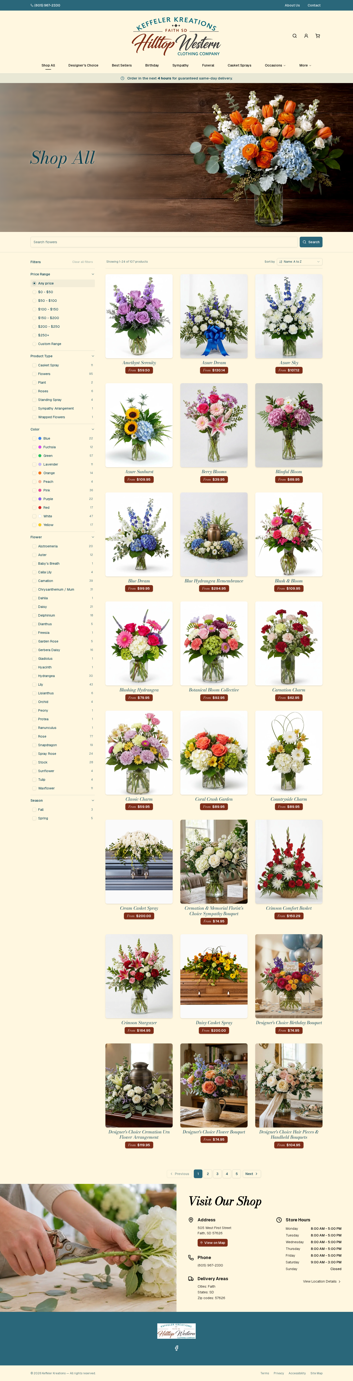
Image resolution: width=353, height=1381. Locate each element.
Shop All (48, 65)
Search (314, 242)
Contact (314, 5)
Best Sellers (122, 65)
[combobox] (300, 261)
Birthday (152, 65)
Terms (264, 1373)
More (303, 65)
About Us (292, 5)
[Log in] (306, 36)
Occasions (273, 65)
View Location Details (320, 1281)
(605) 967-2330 (47, 5)
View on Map (214, 1243)
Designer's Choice (83, 65)
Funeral (208, 65)
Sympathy (180, 65)
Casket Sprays (239, 65)
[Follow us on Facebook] (176, 1348)
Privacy (279, 1373)
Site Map (316, 1373)
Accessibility (297, 1373)
